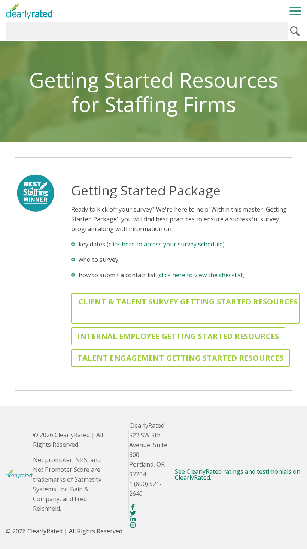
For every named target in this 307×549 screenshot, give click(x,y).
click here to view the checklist (201, 275)
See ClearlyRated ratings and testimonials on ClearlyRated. (237, 474)
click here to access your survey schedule (166, 244)
